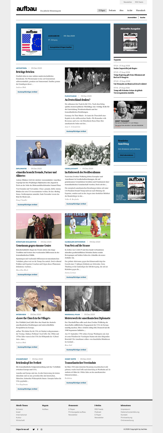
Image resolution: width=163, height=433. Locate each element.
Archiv (129, 11)
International (21, 415)
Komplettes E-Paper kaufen (61, 47)
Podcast (98, 412)
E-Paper (102, 11)
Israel (18, 412)
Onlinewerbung (127, 420)
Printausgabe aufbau (77, 412)
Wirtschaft (20, 420)
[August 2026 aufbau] (130, 42)
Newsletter (128, 2)
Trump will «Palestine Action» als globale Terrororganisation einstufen (128, 92)
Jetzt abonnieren (126, 155)
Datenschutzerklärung (130, 412)
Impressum (125, 409)
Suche (142, 17)
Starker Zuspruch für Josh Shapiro (125, 68)
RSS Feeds (139, 2)
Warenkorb (140, 11)
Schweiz (19, 409)
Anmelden (132, 17)
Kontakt (124, 415)
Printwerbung (126, 417)
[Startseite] (26, 8)
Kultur (18, 417)
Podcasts (112, 11)
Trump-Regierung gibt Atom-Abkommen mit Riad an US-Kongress (129, 76)
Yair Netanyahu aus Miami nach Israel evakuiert (130, 84)
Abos (121, 11)
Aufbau (45, 409)
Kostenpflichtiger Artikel (27, 92)
